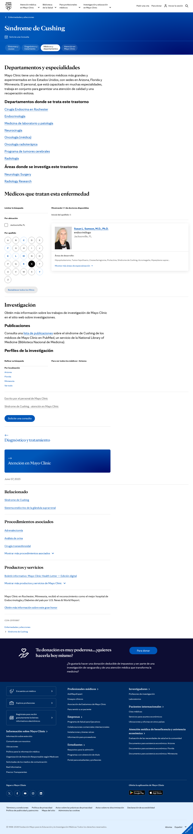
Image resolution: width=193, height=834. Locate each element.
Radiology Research (18, 181)
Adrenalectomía (14, 530)
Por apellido (10, 233)
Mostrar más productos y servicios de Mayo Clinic (33, 583)
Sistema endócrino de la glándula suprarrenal (30, 507)
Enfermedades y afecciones (21, 17)
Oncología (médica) (18, 137)
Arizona (8, 372)
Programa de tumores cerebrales (27, 151)
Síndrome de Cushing (35, 28)
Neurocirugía (13, 130)
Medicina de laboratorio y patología (29, 123)
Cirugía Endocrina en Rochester (26, 109)
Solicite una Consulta (19, 37)
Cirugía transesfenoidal (18, 546)
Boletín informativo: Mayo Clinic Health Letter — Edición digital (41, 576)
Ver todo (9, 385)
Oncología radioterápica (21, 144)
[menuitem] (13, 47)
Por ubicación (11, 218)
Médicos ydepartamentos (51, 47)
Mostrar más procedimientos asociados (27, 553)
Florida (8, 376)
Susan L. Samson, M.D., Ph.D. (91, 228)
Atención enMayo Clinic (69, 47)
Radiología (12, 158)
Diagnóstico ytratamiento (30, 47)
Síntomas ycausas (13, 47)
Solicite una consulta (20, 418)
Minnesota (9, 381)
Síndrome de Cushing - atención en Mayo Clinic (32, 406)
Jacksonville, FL (17, 225)
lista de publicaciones (38, 333)
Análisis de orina (14, 538)
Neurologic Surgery (18, 174)
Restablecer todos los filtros (21, 289)
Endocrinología (15, 116)
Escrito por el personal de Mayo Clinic (26, 398)
